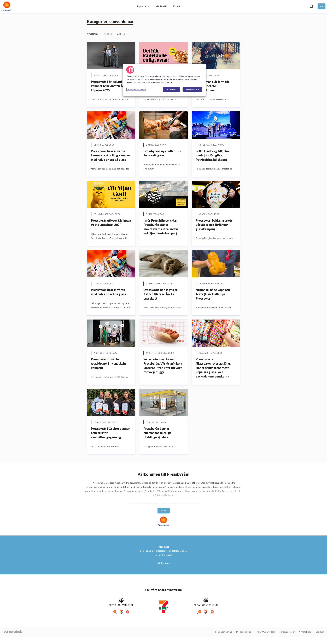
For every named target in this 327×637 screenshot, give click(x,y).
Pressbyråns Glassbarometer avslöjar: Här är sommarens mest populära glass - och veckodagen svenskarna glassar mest (213, 370)
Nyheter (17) (93, 33)
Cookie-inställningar (136, 89)
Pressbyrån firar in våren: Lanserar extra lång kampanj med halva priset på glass (111, 155)
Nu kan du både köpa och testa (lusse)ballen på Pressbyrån (213, 294)
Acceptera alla (192, 89)
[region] (164, 80)
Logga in (320, 631)
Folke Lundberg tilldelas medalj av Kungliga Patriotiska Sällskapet (212, 155)
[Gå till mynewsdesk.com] (13, 632)
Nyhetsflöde (305, 631)
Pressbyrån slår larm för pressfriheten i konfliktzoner (212, 86)
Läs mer (163, 510)
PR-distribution (244, 631)
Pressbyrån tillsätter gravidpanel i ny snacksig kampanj (108, 363)
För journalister (287, 631)
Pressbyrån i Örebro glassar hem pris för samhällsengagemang (110, 433)
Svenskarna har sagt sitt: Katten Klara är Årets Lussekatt (160, 294)
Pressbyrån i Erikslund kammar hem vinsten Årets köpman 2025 (110, 86)
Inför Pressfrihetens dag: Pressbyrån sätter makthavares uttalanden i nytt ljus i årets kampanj (161, 227)
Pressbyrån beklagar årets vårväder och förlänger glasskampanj (214, 225)
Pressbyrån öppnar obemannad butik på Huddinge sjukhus (157, 433)
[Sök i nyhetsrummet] (311, 6)
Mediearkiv (161, 6)
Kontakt (177, 6)
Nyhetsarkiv (143, 6)
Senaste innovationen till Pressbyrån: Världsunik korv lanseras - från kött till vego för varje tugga (163, 365)
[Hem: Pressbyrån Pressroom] (7, 6)
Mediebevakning (223, 631)
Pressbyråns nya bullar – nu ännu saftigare (162, 153)
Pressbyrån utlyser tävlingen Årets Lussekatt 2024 (111, 223)
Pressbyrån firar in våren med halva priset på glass (108, 292)
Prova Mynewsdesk (265, 631)
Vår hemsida (163, 563)
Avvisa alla (172, 89)
